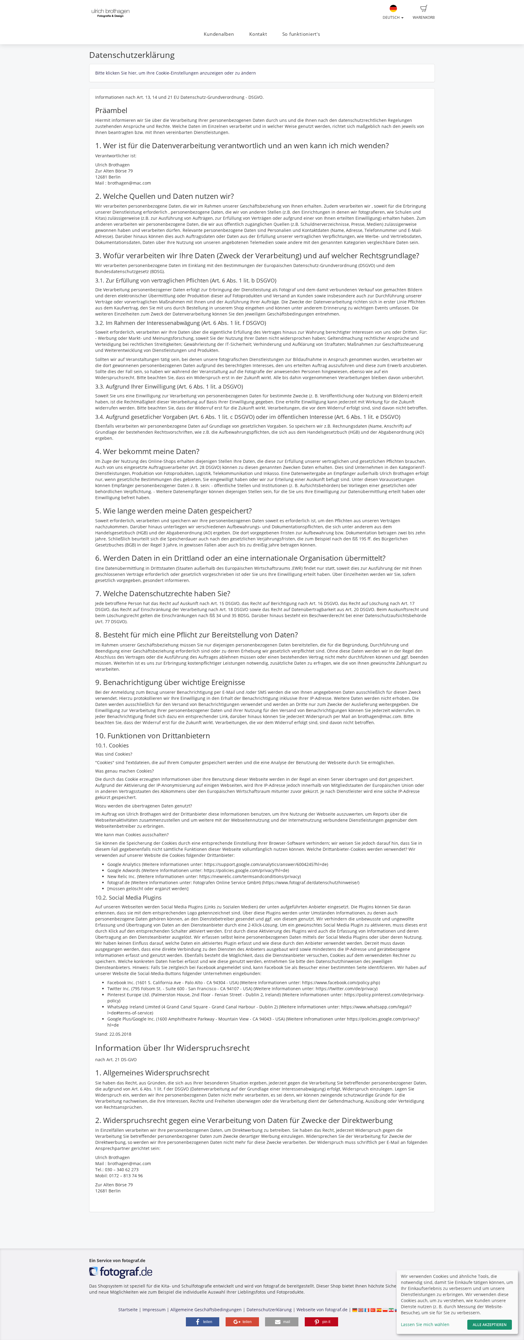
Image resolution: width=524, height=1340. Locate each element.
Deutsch (392, 17)
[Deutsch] (354, 1309)
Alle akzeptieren (489, 1324)
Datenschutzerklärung (269, 1309)
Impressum (154, 1309)
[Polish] (385, 1309)
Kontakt (258, 34)
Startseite (128, 1309)
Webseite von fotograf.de (322, 1309)
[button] (202, 1321)
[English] (360, 1309)
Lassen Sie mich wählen (425, 1324)
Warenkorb (424, 17)
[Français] (366, 1309)
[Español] (379, 1309)
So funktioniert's (301, 34)
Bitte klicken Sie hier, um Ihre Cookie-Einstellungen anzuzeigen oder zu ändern (175, 73)
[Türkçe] (373, 1309)
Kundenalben (219, 34)
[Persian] (391, 1309)
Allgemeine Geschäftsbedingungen (206, 1309)
